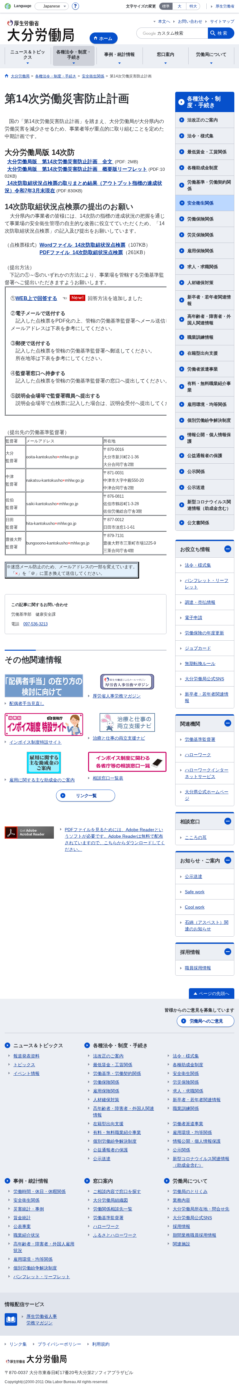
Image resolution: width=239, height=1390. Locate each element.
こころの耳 (196, 837)
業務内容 (181, 1200)
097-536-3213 (35, 624)
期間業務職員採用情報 (194, 1235)
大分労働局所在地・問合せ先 (201, 1208)
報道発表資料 (26, 1055)
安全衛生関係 (200, 202)
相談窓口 (190, 821)
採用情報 (190, 952)
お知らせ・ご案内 (200, 860)
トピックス (24, 1064)
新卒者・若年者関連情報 (209, 300)
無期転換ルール (200, 663)
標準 (166, 6)
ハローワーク (198, 754)
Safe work (194, 891)
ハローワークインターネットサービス (206, 773)
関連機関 (190, 724)
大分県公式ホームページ (206, 795)
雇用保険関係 (200, 250)
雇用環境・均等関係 (207, 404)
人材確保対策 (200, 282)
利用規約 (101, 1344)
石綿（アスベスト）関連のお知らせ (206, 925)
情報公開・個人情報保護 (209, 438)
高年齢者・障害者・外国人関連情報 (209, 319)
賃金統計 (22, 1217)
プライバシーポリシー (59, 1344)
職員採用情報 (198, 967)
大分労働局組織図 (110, 1200)
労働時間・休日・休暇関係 (39, 1191)
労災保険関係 (200, 234)
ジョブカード (198, 648)
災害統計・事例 (28, 1208)
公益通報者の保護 (204, 455)
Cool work (194, 906)
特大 (193, 6)
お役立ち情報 (195, 549)
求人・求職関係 (202, 266)
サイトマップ (222, 21)
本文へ (164, 21)
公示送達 (196, 487)
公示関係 (196, 471)
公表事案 (22, 1226)
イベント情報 (26, 1073)
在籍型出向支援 (202, 353)
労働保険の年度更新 (204, 632)
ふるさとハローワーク (115, 1235)
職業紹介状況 (26, 1235)
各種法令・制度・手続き (204, 102)
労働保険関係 (200, 218)
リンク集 (18, 1344)
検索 (223, 33)
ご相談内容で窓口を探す (117, 1191)
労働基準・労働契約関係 (209, 185)
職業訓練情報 (200, 337)
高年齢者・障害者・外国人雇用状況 (43, 1247)
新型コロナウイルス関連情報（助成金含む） (209, 505)
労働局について (190, 1181)
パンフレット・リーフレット (206, 583)
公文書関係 (198, 522)
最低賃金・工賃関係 (207, 151)
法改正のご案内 (202, 119)
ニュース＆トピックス (38, 1045)
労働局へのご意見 (206, 1020)
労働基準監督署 (200, 739)
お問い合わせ (190, 21)
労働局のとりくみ (190, 1191)
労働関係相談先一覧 (112, 1208)
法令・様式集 (200, 135)
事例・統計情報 (30, 1181)
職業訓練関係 (186, 1108)
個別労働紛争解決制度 (209, 420)
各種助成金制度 (202, 167)
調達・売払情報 (200, 602)
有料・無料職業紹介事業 (209, 386)
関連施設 (181, 1243)
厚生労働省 (225, 6)
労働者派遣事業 (202, 369)
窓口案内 (103, 1181)
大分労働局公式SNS (204, 678)
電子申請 (193, 617)
